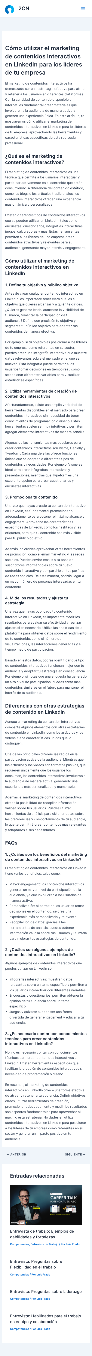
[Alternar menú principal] (83, 8)
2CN (23, 8)
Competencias (19, 1244)
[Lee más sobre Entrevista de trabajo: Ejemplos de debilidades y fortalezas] (46, 1205)
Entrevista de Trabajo (44, 1244)
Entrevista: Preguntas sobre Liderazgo (46, 1291)
